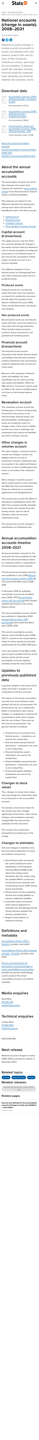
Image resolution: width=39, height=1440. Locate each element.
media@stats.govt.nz (11, 1005)
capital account (12, 217)
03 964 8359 (8, 1025)
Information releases (15, 12)
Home (4, 12)
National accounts (19, 1077)
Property (31, 1077)
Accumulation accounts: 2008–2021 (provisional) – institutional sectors (23, 114)
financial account (12, 220)
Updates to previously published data (18, 156)
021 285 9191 (7, 1002)
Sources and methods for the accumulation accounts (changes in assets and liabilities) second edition (18, 966)
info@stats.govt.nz (10, 1028)
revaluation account (14, 223)
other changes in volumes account (20, 226)
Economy (6, 1077)
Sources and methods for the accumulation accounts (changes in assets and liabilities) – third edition (19, 1105)
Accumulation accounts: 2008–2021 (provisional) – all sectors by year (23, 99)
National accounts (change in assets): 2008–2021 (19, 1088)
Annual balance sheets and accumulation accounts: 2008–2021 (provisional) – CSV (23, 128)
